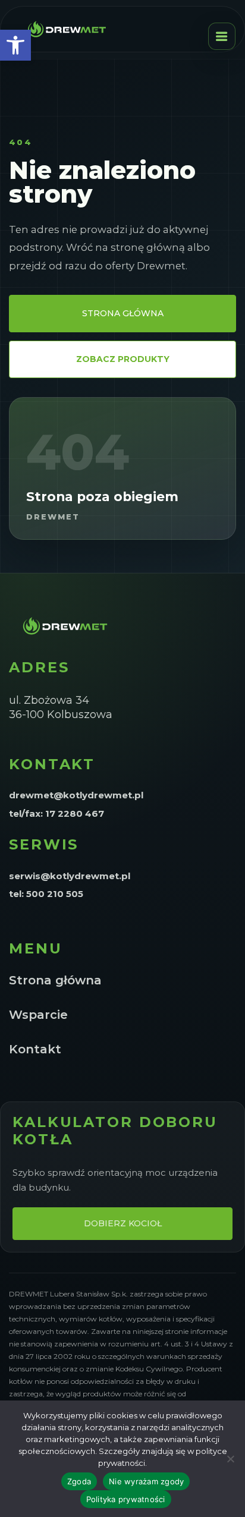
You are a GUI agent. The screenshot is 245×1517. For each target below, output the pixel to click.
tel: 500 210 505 (46, 893)
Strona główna (123, 313)
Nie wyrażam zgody (146, 1481)
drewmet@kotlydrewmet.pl (76, 795)
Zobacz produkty (122, 359)
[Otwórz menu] (221, 36)
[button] (15, 45)
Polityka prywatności (125, 1499)
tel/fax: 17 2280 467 (56, 813)
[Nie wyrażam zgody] (230, 1459)
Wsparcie (38, 1015)
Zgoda (79, 1481)
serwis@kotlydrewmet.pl (69, 876)
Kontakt (35, 1049)
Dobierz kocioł (123, 1223)
